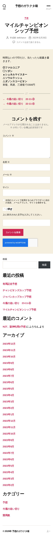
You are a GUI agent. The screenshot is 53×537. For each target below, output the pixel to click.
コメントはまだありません (28, 42)
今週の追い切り (11, 508)
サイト (6, 187)
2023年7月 (8, 375)
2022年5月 (8, 465)
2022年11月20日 (39, 37)
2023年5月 (8, 388)
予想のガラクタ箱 (26, 5)
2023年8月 (8, 369)
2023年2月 (8, 408)
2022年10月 (9, 433)
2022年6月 (8, 459)
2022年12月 (9, 420)
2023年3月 (8, 401)
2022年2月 (8, 485)
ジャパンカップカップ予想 (17, 296)
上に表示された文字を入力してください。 (23, 214)
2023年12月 (9, 343)
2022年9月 (8, 440)
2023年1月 (8, 414)
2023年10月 (9, 356)
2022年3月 (8, 478)
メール (7, 174)
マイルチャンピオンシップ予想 (19, 309)
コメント (8, 135)
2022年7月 (8, 453)
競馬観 (6, 515)
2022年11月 (9, 427)
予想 (26, 18)
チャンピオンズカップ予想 (17, 290)
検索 (5, 259)
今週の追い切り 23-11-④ (17, 303)
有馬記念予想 (10, 284)
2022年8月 (8, 446)
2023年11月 (9, 350)
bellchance (21, 37)
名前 (6, 162)
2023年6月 (8, 382)
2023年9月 (8, 363)
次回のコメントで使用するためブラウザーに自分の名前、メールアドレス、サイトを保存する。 (27, 201)
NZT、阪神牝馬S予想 (14, 326)
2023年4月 (8, 395)
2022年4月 (8, 472)
